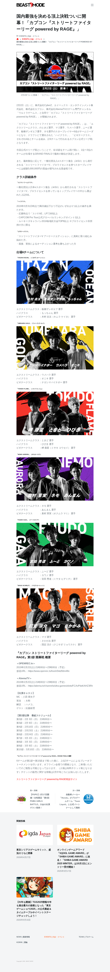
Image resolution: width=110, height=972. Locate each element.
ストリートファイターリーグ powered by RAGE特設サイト (46, 779)
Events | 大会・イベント (29, 36)
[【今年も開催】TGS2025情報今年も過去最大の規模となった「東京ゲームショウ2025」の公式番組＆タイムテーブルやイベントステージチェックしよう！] (34, 887)
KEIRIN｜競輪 (22, 942)
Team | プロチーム (86, 937)
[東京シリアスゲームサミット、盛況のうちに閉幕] (34, 835)
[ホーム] (17, 39)
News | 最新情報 (23, 937)
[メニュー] (92, 5)
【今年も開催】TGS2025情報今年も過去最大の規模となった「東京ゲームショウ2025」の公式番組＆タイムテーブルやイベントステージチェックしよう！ (34, 909)
